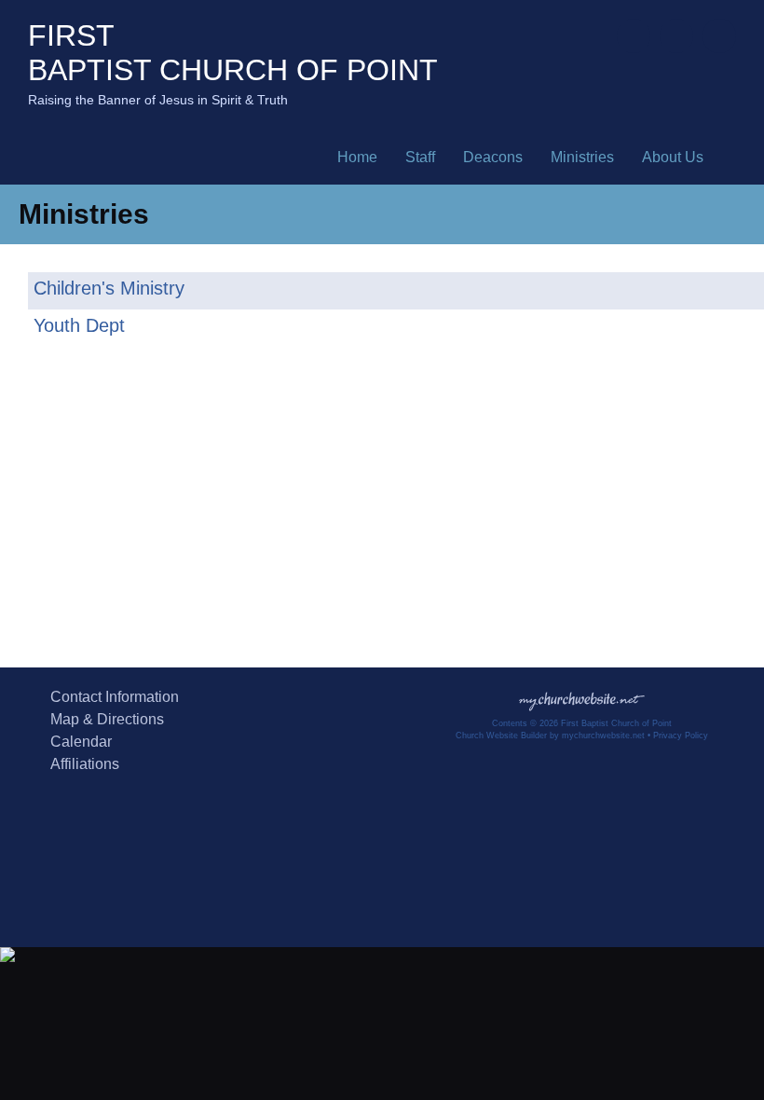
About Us (672, 157)
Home (357, 157)
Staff (420, 157)
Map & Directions (103, 719)
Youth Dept (79, 325)
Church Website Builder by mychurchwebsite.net (550, 735)
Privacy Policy (680, 735)
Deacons (493, 157)
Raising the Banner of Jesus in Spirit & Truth (158, 99)
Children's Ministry (109, 288)
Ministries (582, 157)
